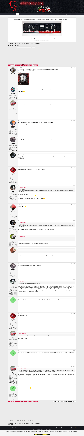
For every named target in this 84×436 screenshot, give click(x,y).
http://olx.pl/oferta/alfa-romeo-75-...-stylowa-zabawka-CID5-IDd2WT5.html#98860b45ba (35, 122)
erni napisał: (21, 250)
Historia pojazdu (29, 16)
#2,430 (74, 220)
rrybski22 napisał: (22, 333)
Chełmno (15, 308)
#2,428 (74, 185)
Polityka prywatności (61, 427)
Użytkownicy (30, 14)
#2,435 (74, 297)
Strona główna (12, 14)
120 (18, 65)
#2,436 (74, 313)
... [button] (16, 65)
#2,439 (74, 366)
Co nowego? (22, 14)
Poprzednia (12, 65)
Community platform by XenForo (42, 429)
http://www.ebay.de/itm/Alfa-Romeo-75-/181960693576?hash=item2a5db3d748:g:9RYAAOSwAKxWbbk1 (39, 104)
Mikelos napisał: (21, 281)
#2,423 (74, 100)
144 (31, 65)
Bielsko (16, 131)
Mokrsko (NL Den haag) (13, 113)
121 (20, 65)
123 (25, 65)
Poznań (16, 196)
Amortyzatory (11, 424)
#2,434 (74, 279)
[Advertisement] (42, 56)
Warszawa (15, 97)
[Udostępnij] (71, 67)
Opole (16, 214)
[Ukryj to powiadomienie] (74, 18)
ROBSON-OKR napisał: (22, 187)
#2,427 (74, 167)
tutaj (54, 38)
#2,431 (74, 234)
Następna (35, 65)
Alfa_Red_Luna (12, 427)
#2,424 (74, 120)
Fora (17, 14)
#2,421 (74, 67)
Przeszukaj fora (15, 16)
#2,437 (74, 331)
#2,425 (74, 137)
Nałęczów (15, 147)
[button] (26, 14)
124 (27, 65)
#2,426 (74, 152)
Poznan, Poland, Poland (13, 179)
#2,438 (74, 350)
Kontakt (49, 427)
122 (23, 65)
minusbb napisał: (22, 236)
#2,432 (74, 247)
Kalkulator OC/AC (22, 16)
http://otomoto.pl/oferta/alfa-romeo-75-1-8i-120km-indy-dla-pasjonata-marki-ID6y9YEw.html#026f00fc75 (39, 89)
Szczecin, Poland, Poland (13, 290)
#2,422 (74, 87)
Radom (16, 244)
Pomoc (67, 427)
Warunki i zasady (54, 427)
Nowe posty (10, 16)
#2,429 (74, 204)
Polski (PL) (19, 427)
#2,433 (74, 263)
